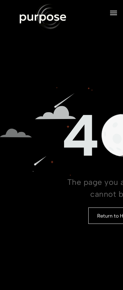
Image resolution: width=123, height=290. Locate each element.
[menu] (113, 13)
